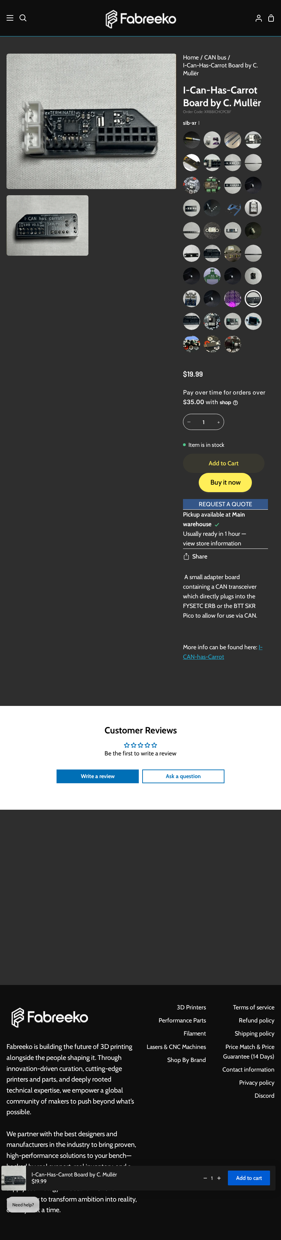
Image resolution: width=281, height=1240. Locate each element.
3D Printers (191, 1007)
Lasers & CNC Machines (176, 1046)
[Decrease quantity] (205, 1178)
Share (199, 556)
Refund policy (256, 1020)
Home (191, 57)
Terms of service (253, 1007)
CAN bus (215, 57)
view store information (212, 543)
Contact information (248, 1069)
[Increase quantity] (219, 1178)
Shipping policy (254, 1033)
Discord (264, 1095)
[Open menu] (7, 18)
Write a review (98, 776)
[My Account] (256, 18)
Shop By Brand (186, 1059)
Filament (195, 1033)
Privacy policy (256, 1082)
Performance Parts (182, 1020)
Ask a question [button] (183, 776)
